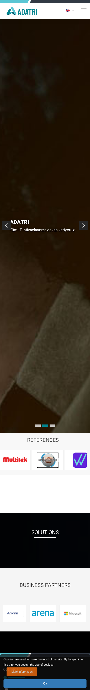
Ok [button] (45, 683)
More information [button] (22, 671)
